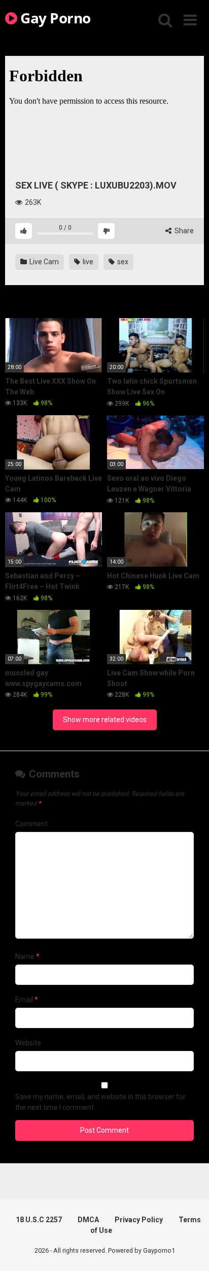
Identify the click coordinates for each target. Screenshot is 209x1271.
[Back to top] (190, 1250)
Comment (31, 824)
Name (27, 956)
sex (122, 262)
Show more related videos (105, 720)
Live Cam (43, 262)
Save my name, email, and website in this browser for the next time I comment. (100, 1102)
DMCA (88, 1220)
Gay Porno (54, 17)
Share (183, 231)
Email (26, 1000)
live (87, 262)
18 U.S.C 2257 (39, 1220)
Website (28, 1043)
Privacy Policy (139, 1220)
